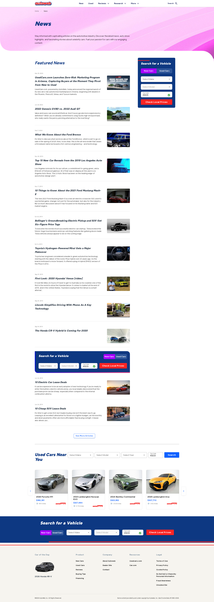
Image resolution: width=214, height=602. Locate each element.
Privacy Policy (162, 565)
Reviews (79, 569)
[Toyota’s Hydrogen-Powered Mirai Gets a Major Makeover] (118, 253)
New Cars (109, 356)
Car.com (133, 565)
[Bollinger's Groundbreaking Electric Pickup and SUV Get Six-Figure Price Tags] (118, 226)
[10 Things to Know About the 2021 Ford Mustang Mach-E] (118, 196)
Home (37, 11)
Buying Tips (81, 574)
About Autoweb (109, 561)
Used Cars (121, 356)
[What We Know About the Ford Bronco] (118, 140)
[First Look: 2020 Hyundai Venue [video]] (118, 284)
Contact (106, 569)
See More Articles (84, 436)
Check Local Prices (113, 365)
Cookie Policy (162, 569)
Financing (80, 578)
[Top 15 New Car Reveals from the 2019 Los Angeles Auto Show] (118, 166)
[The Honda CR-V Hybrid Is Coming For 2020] (118, 336)
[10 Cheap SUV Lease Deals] (118, 414)
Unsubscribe (161, 585)
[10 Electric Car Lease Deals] (118, 387)
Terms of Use (162, 561)
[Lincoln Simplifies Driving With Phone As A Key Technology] (118, 310)
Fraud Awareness (163, 580)
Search (172, 455)
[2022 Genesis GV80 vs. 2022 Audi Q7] (118, 114)
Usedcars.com (136, 561)
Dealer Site (107, 565)
